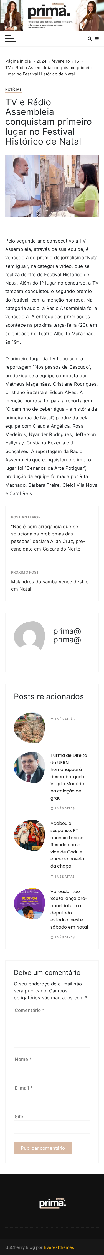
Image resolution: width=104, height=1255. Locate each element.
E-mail (24, 1088)
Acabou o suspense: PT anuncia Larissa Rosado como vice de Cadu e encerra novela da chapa (67, 844)
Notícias (13, 89)
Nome (23, 1059)
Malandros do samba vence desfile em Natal (50, 585)
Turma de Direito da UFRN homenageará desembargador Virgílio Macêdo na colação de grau (68, 776)
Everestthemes (59, 1247)
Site (19, 1116)
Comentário (30, 1010)
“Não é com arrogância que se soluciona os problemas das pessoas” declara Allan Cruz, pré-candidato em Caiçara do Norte (48, 538)
